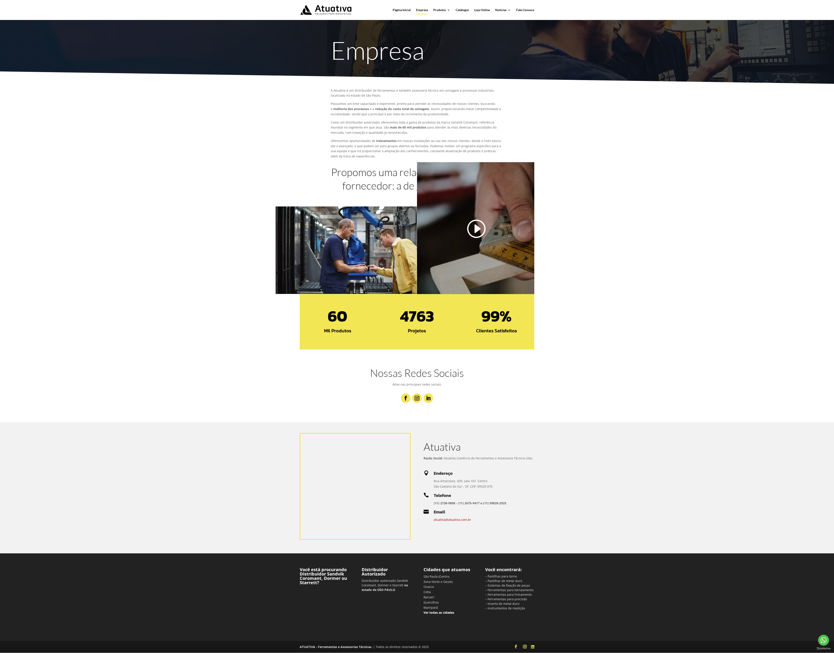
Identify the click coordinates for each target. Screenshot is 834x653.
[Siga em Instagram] (417, 398)
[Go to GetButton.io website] (824, 648)
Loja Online (482, 10)
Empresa (422, 10)
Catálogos (462, 10)
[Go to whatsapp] (823, 640)
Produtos (439, 10)
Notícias (500, 10)
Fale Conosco (525, 10)
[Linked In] (532, 647)
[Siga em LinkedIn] (428, 398)
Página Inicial (402, 10)
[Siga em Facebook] (405, 398)
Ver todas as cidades (439, 612)
